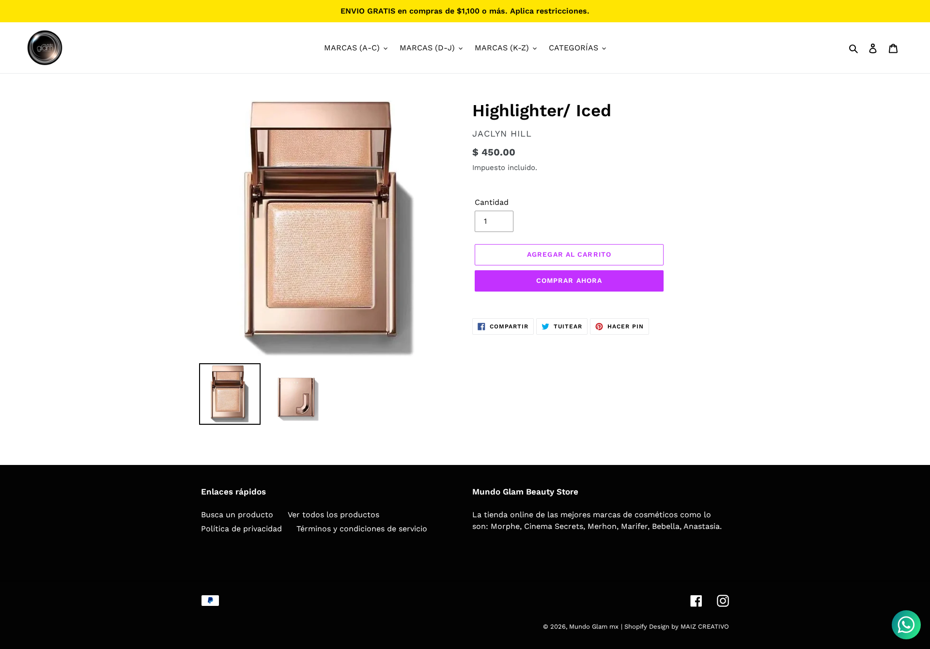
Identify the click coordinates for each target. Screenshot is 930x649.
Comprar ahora (569, 280)
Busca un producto (237, 514)
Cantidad (492, 202)
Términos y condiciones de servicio (361, 528)
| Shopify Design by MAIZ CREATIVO (675, 626)
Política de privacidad (241, 528)
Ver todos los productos (333, 514)
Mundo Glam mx (594, 626)
